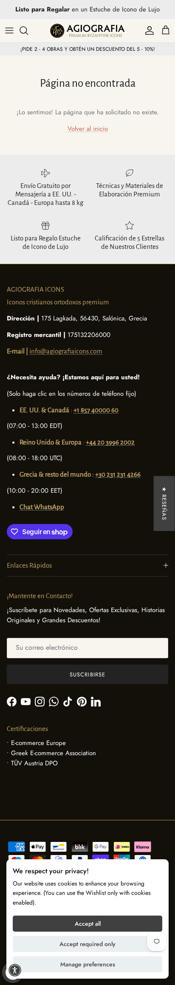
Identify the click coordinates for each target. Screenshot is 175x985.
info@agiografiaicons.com (65, 351)
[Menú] (9, 30)
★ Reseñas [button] (164, 503)
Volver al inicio (88, 128)
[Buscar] (28, 30)
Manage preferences (87, 964)
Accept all (88, 923)
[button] (14, 970)
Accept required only (87, 944)
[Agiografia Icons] (87, 30)
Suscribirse (87, 674)
